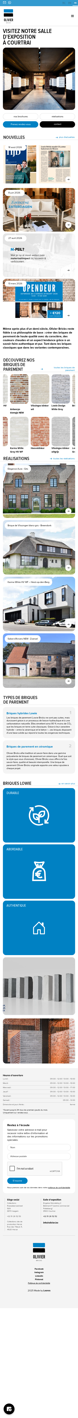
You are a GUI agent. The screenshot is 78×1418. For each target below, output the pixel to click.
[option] (64, 3)
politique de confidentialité (59, 1187)
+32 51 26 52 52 (50, 1216)
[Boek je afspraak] (9, 1409)
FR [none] (75, 3)
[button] (66, 16)
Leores (46, 1290)
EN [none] (69, 3)
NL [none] (64, 3)
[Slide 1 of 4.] (39, 1041)
